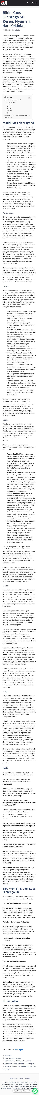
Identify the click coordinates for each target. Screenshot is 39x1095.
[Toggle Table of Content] (28, 97)
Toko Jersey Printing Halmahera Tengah (25, 1088)
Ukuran (10, 108)
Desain (10, 106)
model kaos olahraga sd (13, 100)
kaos (7, 1058)
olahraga (18, 1058)
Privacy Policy (13, 1078)
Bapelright (19, 1050)
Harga (10, 110)
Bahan (10, 104)
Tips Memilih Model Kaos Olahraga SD (17, 115)
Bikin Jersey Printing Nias (23, 1084)
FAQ (6, 113)
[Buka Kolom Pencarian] (27, 3)
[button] (35, 1091)
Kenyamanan (12, 102)
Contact (27, 1078)
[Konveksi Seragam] (4, 3)
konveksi (8, 1055)
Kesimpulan (9, 117)
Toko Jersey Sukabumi (20, 1090)
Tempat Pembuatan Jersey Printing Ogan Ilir (16, 1082)
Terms (21, 1078)
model (11, 1058)
